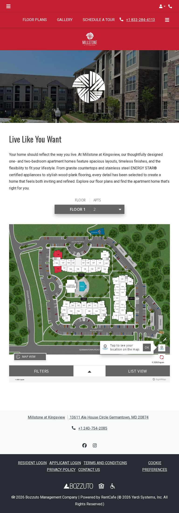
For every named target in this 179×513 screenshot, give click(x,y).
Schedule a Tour (101, 19)
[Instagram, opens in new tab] (94, 445)
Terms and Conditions (105, 463)
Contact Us (89, 469)
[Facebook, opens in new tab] (84, 445)
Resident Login (32, 462)
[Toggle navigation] (8, 6)
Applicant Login (65, 462)
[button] (162, 6)
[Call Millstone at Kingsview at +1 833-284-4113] (170, 6)
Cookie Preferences (154, 466)
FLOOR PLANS (35, 20)
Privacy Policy (61, 469)
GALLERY (64, 20)
